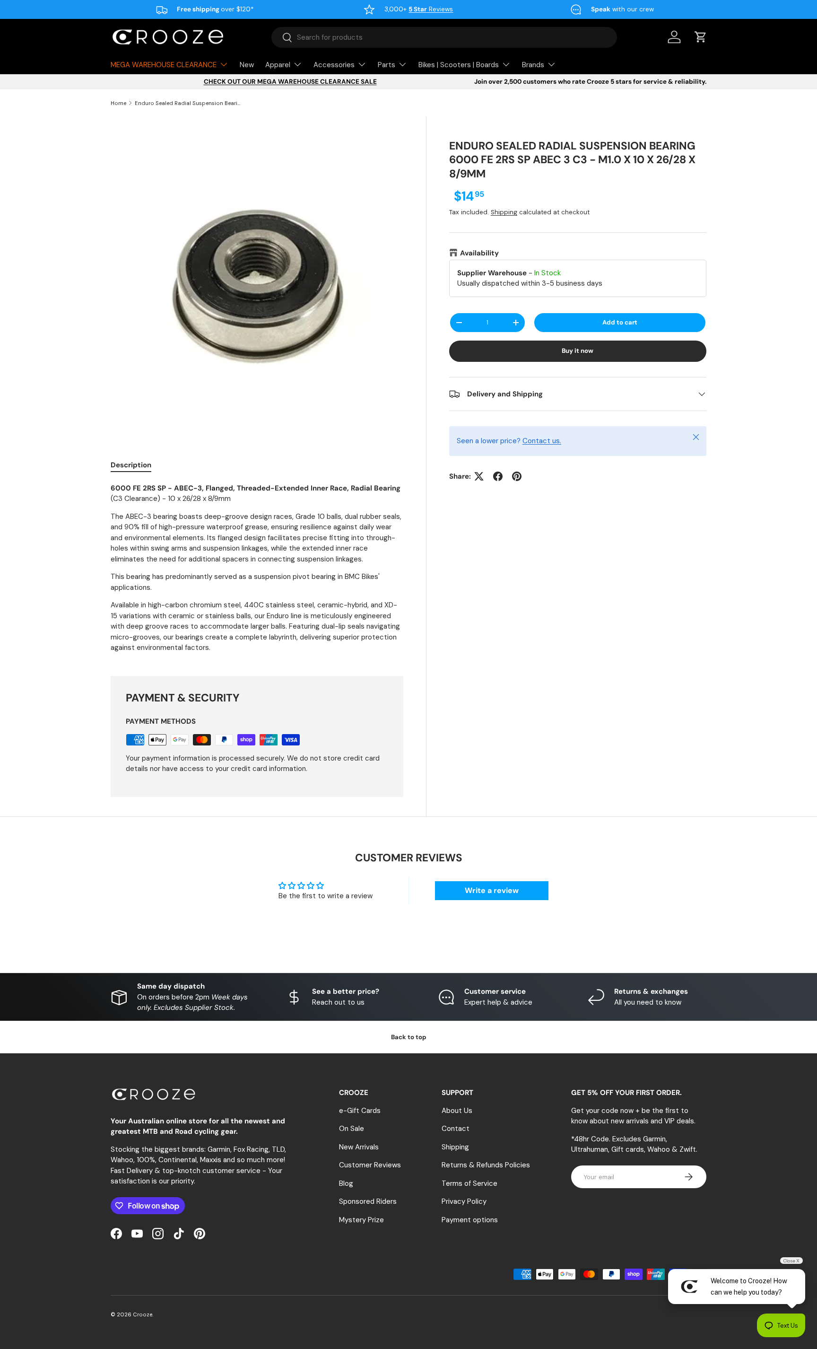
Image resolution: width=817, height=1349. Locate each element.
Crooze (142, 1314)
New (247, 65)
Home (118, 103)
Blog (346, 1183)
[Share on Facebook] (497, 476)
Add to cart (619, 322)
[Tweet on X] (478, 476)
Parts (386, 65)
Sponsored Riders (368, 1201)
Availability (479, 253)
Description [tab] (131, 465)
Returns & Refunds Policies (486, 1165)
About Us (457, 1110)
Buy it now (577, 351)
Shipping (504, 213)
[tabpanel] (257, 568)
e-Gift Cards (360, 1110)
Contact (455, 1128)
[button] (700, 36)
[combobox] (444, 37)
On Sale (351, 1128)
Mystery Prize (361, 1220)
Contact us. (541, 441)
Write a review (492, 890)
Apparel (277, 65)
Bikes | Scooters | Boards (458, 65)
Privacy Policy (464, 1201)
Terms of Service (469, 1183)
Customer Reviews (370, 1165)
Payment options (470, 1220)
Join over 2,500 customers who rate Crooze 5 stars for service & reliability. (590, 82)
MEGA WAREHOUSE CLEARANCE (164, 65)
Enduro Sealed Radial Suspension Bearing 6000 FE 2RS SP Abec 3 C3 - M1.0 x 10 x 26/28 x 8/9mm (188, 103)
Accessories (334, 65)
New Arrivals (359, 1147)
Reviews (430, 9)
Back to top (408, 1037)
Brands (533, 65)
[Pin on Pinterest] (516, 476)
